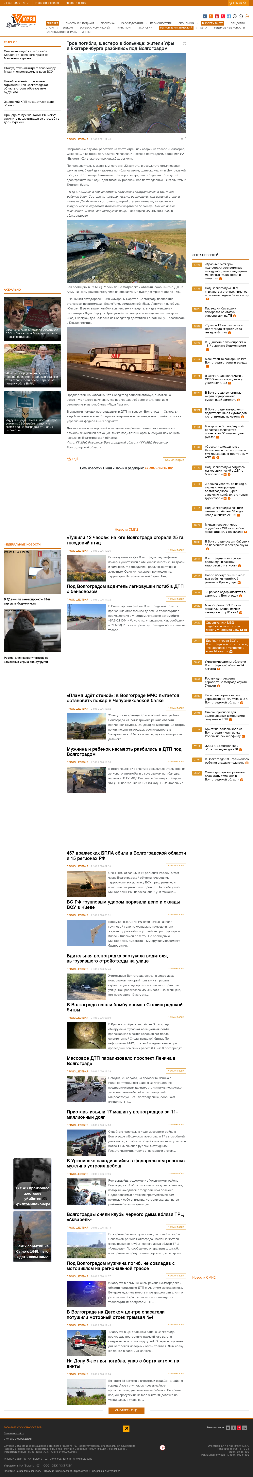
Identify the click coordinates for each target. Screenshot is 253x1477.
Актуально (12, 290)
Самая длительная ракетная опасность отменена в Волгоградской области (225, 776)
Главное (10, 42)
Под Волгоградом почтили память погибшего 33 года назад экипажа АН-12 (224, 512)
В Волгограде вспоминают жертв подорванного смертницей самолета (224, 396)
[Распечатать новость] (184, 43)
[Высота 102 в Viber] (235, 16)
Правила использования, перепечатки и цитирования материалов (82, 1471)
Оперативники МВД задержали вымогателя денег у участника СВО (223, 626)
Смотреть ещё (126, 1410)
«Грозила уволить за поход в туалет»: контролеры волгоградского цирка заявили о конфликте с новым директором (226, 491)
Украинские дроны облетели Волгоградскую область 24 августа (225, 665)
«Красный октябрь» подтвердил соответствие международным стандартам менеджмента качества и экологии (226, 271)
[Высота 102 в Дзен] (223, 16)
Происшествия (77, 139)
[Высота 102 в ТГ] (229, 16)
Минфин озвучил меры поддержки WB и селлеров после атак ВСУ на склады (224, 528)
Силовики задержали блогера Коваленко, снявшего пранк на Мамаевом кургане (26, 55)
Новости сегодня (47, 3)
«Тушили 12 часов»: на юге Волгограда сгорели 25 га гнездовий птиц (224, 329)
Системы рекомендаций (18, 1439)
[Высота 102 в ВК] (205, 16)
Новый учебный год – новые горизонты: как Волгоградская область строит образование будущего (26, 87)
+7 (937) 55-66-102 (159, 468)
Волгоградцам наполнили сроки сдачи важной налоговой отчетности (223, 562)
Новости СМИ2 (126, 529)
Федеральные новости (22, 544)
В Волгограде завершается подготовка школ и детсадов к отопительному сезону (226, 413)
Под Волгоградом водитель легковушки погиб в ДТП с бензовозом (225, 471)
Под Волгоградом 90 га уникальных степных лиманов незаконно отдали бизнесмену (227, 292)
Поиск (237, 3)
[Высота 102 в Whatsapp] (241, 16)
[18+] (247, 16)
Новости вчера (76, 3)
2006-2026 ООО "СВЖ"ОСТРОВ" (23, 1428)
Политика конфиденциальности (22, 1471)
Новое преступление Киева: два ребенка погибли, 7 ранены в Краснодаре (225, 579)
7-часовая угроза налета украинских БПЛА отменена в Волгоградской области (226, 699)
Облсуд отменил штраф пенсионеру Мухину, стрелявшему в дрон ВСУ (30, 70)
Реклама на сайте (14, 1433)
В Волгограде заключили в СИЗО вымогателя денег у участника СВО (224, 379)
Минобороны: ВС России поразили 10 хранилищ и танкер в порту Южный (223, 609)
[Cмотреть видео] (217, 457)
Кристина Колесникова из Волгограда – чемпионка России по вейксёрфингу (223, 733)
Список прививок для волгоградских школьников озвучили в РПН (225, 716)
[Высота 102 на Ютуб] (217, 16)
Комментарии (174, 460)
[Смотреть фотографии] (220, 278)
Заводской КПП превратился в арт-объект (30, 104)
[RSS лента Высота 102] (244, 1428)
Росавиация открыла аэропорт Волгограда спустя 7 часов (226, 682)
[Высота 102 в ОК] (211, 16)
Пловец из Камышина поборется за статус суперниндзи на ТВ (220, 312)
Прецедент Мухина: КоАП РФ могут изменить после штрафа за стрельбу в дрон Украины (32, 119)
